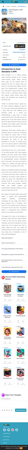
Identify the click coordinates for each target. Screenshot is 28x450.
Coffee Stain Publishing (19, 52)
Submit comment (20, 410)
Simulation (14, 6)
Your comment (6, 398)
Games (8, 6)
